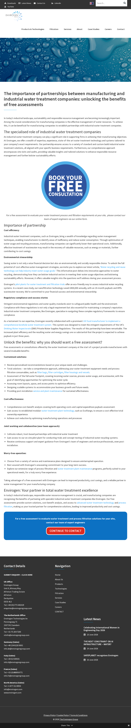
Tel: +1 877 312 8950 (12, 686)
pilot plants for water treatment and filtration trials (40, 284)
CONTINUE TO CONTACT (65, 531)
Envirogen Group (14, 16)
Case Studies (60, 602)
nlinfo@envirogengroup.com (16, 635)
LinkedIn (58, 3)
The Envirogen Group (68, 719)
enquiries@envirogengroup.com (18, 608)
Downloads (11, 3)
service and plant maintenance (47, 390)
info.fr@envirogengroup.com (16, 675)
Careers (58, 607)
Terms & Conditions (79, 715)
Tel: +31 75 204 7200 (12, 631)
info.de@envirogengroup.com (17, 648)
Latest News (26, 3)
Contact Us (41, 3)
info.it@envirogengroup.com (16, 662)
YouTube (11, 6)
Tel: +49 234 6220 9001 (13, 645)
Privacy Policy (50, 715)
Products (59, 584)
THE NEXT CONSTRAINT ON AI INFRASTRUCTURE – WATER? (98, 643)
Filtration (59, 593)
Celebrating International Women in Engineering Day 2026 (101, 629)
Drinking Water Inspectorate (17, 328)
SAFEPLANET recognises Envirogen (101, 655)
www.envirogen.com (12, 692)
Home (57, 575)
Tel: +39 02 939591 (12, 659)
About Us (59, 579)
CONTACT (59, 611)
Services (58, 598)
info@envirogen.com (13, 689)
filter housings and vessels (77, 372)
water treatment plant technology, (58, 410)
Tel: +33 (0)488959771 (13, 672)
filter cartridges (55, 372)
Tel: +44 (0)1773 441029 (14, 605)
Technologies (61, 588)
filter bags (42, 372)
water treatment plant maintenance (75, 468)
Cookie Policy (63, 715)
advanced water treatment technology (95, 502)
